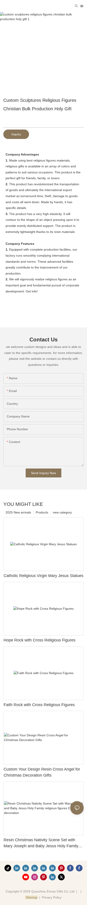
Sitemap (31, 897)
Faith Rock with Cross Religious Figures (39, 705)
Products (42, 512)
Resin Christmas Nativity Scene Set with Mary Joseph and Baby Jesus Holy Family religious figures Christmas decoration (41, 843)
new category (62, 512)
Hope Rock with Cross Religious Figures (39, 640)
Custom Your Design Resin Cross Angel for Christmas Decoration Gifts (42, 772)
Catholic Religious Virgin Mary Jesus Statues (43, 575)
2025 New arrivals (18, 512)
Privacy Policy (51, 897)
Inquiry (16, 134)
